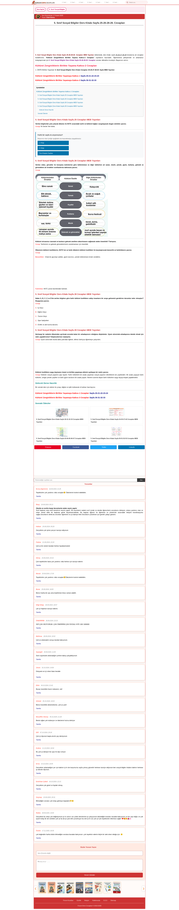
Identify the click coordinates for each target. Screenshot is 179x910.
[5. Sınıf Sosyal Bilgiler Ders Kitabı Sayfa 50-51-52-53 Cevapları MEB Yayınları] (116, 431)
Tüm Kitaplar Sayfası (46, 153)
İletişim (86, 900)
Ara (141, 480)
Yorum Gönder (89, 875)
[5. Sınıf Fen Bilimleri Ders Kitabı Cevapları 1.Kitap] (79, 888)
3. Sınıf (72, 2)
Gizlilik (79, 900)
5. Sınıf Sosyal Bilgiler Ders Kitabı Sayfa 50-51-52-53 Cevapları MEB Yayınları (114, 440)
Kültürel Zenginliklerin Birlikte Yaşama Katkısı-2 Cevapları (57, 91)
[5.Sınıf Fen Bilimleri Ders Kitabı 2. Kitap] (89, 888)
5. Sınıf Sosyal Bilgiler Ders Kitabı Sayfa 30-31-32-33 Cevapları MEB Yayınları (59, 420)
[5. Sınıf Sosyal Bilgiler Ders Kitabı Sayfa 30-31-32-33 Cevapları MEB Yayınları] (62, 412)
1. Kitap (41, 143)
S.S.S (105, 900)
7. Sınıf (106, 2)
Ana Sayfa (40, 9)
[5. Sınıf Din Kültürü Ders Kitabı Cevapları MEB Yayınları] (117, 888)
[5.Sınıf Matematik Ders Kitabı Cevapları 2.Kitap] (107, 888)
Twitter (104, 447)
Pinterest (48, 447)
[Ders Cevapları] (43, 2)
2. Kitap (41, 148)
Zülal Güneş (50, 17)
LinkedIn (132, 447)
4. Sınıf (81, 2)
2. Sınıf (64, 2)
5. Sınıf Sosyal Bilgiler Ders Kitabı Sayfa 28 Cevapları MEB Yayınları (60, 102)
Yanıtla (38, 496)
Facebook (76, 447)
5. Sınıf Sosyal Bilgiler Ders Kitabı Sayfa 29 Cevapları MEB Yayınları (60, 106)
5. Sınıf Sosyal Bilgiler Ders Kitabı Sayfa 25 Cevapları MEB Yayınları (60, 95)
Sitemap (113, 900)
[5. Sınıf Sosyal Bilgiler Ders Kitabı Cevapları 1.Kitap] (61, 888)
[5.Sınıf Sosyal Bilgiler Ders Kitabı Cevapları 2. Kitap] (70, 888)
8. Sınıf (115, 2)
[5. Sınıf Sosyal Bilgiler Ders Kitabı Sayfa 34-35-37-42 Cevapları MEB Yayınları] (116, 412)
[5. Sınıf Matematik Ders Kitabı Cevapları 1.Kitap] (98, 888)
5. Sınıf (89, 2)
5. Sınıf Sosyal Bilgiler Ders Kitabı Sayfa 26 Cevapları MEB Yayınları (60, 99)
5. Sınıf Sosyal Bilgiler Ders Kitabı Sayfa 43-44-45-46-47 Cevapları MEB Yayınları (60, 440)
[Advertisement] (89, 39)
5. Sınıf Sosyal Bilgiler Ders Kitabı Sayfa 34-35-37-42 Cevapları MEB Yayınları (114, 420)
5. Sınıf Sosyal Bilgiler (57, 9)
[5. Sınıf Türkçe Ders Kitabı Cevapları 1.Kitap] (42, 888)
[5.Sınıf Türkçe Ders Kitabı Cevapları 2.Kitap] (51, 888)
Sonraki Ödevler (43, 113)
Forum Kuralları (68, 900)
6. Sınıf (98, 2)
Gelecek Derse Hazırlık (46, 110)
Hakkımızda (96, 900)
